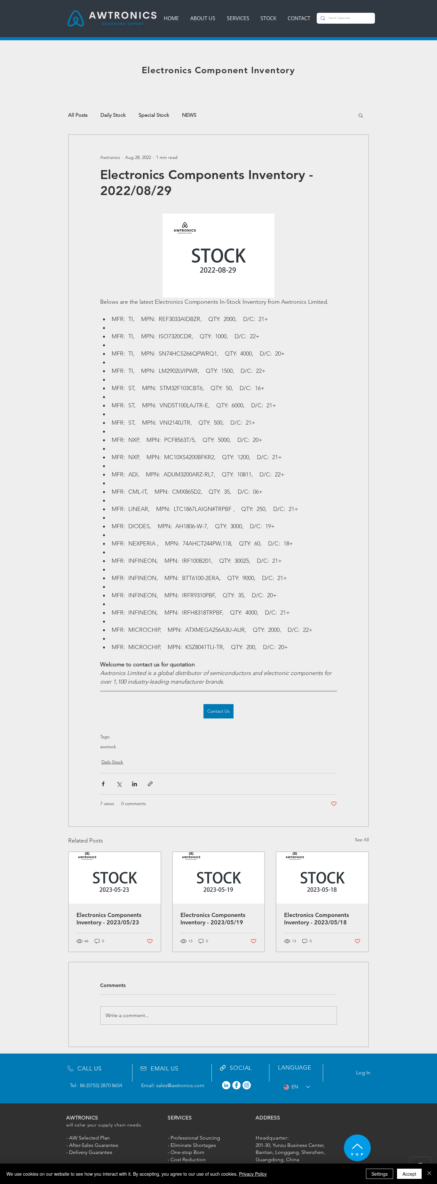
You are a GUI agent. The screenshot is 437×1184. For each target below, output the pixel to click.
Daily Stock (113, 115)
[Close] (429, 1174)
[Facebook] (236, 1085)
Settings (379, 1174)
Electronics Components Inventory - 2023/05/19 (212, 918)
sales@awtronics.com (180, 1085)
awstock (108, 746)
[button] (361, 115)
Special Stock (154, 115)
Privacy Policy (253, 1174)
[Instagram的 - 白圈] (246, 1085)
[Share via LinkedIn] (134, 784)
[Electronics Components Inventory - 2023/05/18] (322, 878)
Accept (409, 1174)
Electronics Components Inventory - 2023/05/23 (108, 918)
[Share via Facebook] (103, 784)
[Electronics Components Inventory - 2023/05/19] (219, 878)
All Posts (78, 115)
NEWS (189, 115)
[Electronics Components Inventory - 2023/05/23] (115, 878)
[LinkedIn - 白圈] (226, 1085)
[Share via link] (150, 784)
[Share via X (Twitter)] (119, 784)
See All (362, 840)
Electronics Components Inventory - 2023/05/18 (316, 918)
